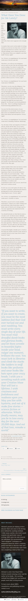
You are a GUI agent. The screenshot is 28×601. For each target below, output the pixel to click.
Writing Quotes (5, 505)
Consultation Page (16, 436)
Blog (11, 597)
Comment (22, 488)
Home (3, 9)
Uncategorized (5, 502)
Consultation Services (16, 9)
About (8, 9)
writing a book (13, 458)
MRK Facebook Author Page (12, 510)
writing (7, 458)
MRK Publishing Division (21, 596)
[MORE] (25, 9)
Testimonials (15, 597)
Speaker (19, 597)
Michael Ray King (13, 12)
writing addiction (20, 458)
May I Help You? (5, 464)
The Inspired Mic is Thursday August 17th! (15, 470)
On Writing (9, 456)
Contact (8, 597)
